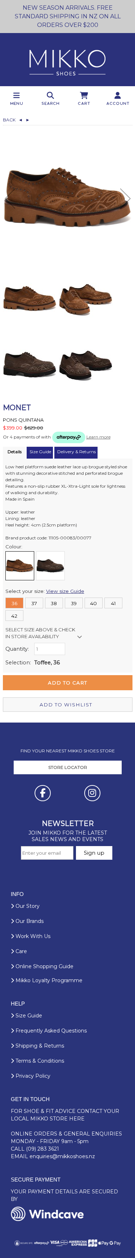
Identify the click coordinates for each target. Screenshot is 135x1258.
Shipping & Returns (39, 1046)
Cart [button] (84, 103)
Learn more (98, 437)
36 (14, 603)
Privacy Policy (32, 1076)
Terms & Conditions (39, 1061)
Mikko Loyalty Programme (48, 980)
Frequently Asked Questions (50, 1030)
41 (113, 603)
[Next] (125, 198)
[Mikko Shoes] (67, 59)
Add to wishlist (66, 704)
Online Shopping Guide (43, 966)
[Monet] (67, 197)
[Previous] (10, 198)
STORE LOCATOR (67, 767)
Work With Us (32, 936)
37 (34, 603)
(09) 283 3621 (42, 1149)
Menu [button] (16, 103)
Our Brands (29, 921)
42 (14, 616)
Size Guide (28, 1015)
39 (74, 603)
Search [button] (51, 103)
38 (54, 603)
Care (20, 951)
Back (13, 119)
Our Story (27, 906)
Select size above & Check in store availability (40, 633)
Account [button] (118, 103)
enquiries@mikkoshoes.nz (62, 1156)
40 (93, 603)
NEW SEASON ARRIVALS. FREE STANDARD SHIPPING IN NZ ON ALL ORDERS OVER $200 (68, 16)
